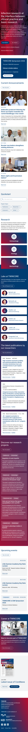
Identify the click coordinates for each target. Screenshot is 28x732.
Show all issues (14, 686)
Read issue (4, 686)
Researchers (16, 206)
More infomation (8, 75)
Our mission (5, 42)
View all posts (5, 87)
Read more (3, 124)
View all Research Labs (7, 286)
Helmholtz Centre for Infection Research (10, 47)
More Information (7, 377)
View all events (5, 555)
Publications (5, 206)
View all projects (6, 449)
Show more (5, 573)
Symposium (5, 210)
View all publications (7, 352)
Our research (15, 42)
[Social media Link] (2, 724)
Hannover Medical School (7, 50)
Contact (14, 210)
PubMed (13, 377)
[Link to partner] (8, 716)
